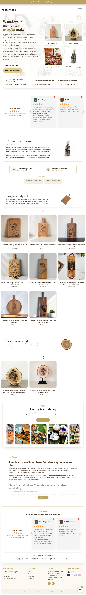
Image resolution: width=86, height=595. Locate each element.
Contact (30, 571)
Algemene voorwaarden (30, 592)
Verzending (31, 578)
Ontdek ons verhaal (11, 65)
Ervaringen (31, 576)
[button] (80, 9)
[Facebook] (49, 583)
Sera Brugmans (43, 100)
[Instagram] (53, 583)
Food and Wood (15, 108)
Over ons (30, 574)
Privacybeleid (43, 592)
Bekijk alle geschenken (12, 70)
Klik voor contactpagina (9, 578)
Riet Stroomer (70, 100)
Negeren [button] (57, 2)
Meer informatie (43, 420)
